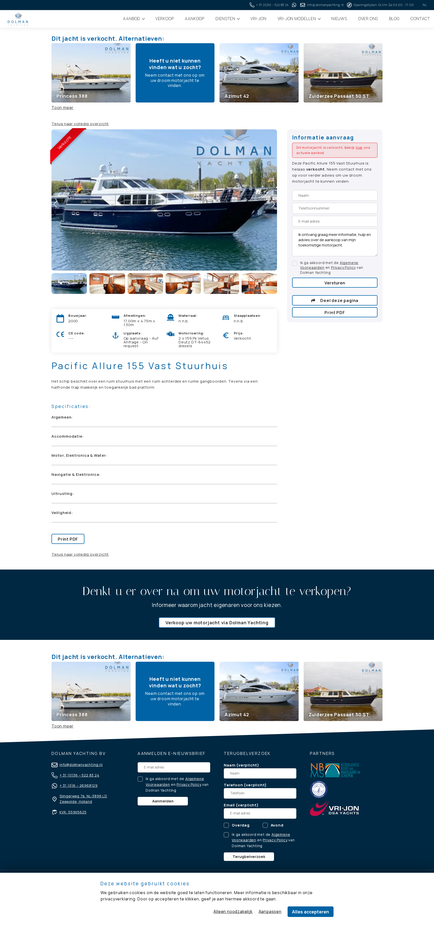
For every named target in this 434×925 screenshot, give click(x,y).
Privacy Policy (343, 267)
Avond (277, 825)
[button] (273, 204)
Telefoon (233, 785)
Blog (394, 18)
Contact (420, 18)
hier (359, 147)
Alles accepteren (310, 912)
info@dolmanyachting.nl (81, 764)
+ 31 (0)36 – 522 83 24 (79, 775)
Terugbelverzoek (249, 856)
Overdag (241, 825)
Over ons (368, 18)
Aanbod (132, 18)
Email (229, 805)
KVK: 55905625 (73, 812)
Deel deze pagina (339, 300)
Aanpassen (270, 911)
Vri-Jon (258, 18)
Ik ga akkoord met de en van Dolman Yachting (331, 268)
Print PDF (68, 539)
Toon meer (62, 107)
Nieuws (339, 18)
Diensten (225, 18)
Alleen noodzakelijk (232, 911)
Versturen (334, 283)
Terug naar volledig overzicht (80, 123)
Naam (229, 765)
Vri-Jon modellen (297, 18)
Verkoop (164, 18)
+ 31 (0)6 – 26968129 (79, 785)
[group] (91, 72)
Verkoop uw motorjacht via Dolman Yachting (217, 623)
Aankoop (194, 18)
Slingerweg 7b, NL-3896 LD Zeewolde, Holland (83, 799)
